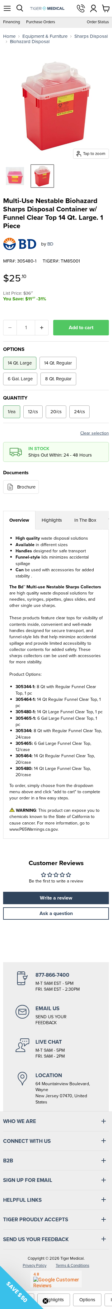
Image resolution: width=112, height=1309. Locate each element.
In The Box (85, 520)
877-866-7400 (81, 8)
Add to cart (81, 327)
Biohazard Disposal (29, 41)
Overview (19, 520)
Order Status (98, 22)
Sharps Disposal (91, 36)
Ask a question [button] (56, 913)
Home (9, 36)
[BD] (19, 244)
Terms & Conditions (72, 1265)
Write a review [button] (56, 897)
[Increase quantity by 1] (42, 327)
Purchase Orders (40, 22)
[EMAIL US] (56, 1015)
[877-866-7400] (56, 982)
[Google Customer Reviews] (56, 1279)
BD (50, 244)
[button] (22, 1287)
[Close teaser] (45, 1301)
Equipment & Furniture (45, 36)
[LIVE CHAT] (56, 1048)
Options (87, 1299)
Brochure (26, 487)
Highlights (52, 520)
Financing (11, 22)
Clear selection (94, 433)
